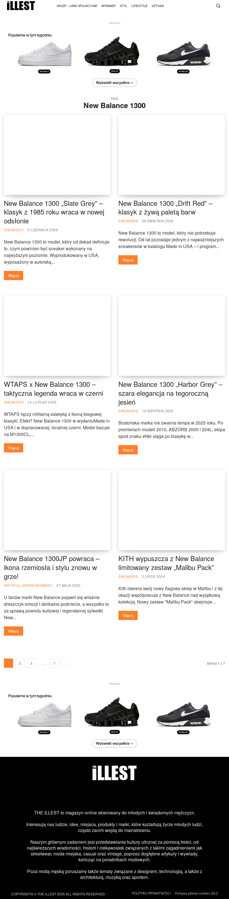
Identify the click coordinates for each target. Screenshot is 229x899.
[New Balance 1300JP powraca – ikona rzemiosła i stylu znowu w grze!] (57, 510)
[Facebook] (208, 5)
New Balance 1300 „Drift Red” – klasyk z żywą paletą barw (165, 207)
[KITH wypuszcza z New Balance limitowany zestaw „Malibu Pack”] (171, 510)
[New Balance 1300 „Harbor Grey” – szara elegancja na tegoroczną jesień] (171, 336)
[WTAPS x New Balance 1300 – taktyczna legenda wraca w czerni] (57, 336)
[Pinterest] (123, 795)
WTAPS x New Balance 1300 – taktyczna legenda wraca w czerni (53, 388)
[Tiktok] (187, 5)
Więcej (13, 275)
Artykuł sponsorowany (28, 585)
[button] (218, 6)
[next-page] (65, 663)
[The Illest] (21, 5)
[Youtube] (194, 5)
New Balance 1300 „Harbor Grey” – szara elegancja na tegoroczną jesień (170, 393)
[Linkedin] (159, 795)
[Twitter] (201, 5)
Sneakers (13, 229)
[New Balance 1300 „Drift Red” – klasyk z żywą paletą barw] (171, 155)
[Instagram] (179, 5)
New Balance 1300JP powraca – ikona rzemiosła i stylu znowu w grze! (51, 567)
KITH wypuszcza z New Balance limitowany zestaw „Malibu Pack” (166, 562)
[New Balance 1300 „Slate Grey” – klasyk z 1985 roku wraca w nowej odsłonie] (57, 155)
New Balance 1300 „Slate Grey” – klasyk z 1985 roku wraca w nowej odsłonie (54, 212)
